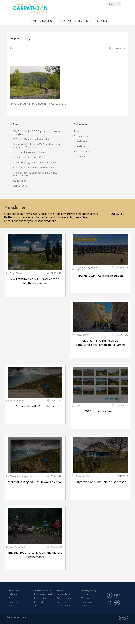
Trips (11, 598)
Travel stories (81, 141)
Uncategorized (25, 476)
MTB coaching (40, 601)
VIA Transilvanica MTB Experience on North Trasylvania (36, 133)
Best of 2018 (20, 185)
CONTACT (103, 20)
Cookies (85, 594)
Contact (85, 605)
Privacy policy (88, 590)
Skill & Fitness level (42, 594)
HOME (33, 20)
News (77, 131)
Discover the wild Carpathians (29, 152)
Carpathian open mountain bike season (34, 167)
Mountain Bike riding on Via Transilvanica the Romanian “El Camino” (37, 146)
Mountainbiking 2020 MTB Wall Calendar (35, 162)
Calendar (13, 594)
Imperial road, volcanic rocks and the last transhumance (35, 174)
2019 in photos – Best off (26, 157)
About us (14, 590)
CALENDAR (64, 20)
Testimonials (81, 156)
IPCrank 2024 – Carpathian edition (31, 139)
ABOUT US (47, 20)
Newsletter (14, 601)
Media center (39, 598)
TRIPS (78, 20)
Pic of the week (82, 151)
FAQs (35, 605)
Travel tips (79, 146)
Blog (12, 273)
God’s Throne (20, 180)
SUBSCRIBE (117, 214)
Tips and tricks (81, 136)
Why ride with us (42, 590)
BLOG (89, 20)
